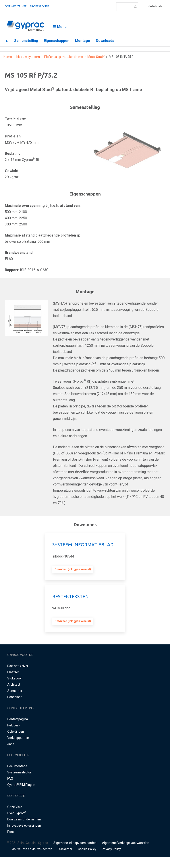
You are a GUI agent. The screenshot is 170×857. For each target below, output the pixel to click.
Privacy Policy (111, 849)
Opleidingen (15, 731)
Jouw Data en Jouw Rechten (32, 849)
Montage (82, 41)
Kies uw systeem (28, 57)
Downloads (105, 41)
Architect (13, 684)
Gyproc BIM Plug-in (21, 785)
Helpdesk (13, 725)
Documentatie (17, 766)
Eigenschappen (56, 41)
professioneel (40, 6)
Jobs (10, 744)
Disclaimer (65, 849)
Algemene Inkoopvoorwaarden (75, 843)
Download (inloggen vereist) (73, 569)
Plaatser (13, 672)
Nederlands (155, 6)
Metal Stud (95, 57)
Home (8, 57)
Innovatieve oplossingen (24, 825)
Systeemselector (19, 772)
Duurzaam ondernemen (24, 819)
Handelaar (14, 697)
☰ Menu (59, 27)
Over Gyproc (16, 813)
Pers (10, 832)
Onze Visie (14, 807)
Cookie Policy (87, 849)
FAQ (10, 778)
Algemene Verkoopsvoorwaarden (125, 843)
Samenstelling (26, 41)
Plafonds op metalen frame (63, 57)
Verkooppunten (18, 738)
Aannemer (14, 691)
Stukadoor (14, 678)
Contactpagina (17, 719)
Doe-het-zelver (16, 6)
